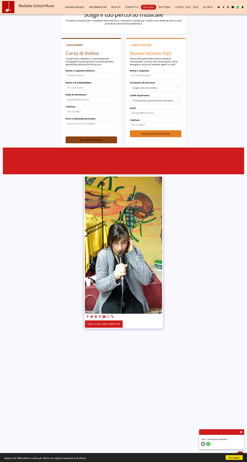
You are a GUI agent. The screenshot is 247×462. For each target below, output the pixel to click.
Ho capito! (234, 457)
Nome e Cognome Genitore (80, 70)
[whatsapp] (108, 316)
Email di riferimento (76, 94)
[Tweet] (91, 316)
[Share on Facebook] (87, 316)
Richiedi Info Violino (91, 139)
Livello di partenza (139, 95)
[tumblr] (99, 316)
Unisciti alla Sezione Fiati (156, 133)
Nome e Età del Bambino (78, 82)
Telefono (70, 106)
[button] (223, 7)
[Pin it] (95, 316)
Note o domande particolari (80, 118)
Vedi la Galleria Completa (104, 324)
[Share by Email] (104, 316)
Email (133, 108)
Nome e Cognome (139, 70)
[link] (112, 316)
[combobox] (155, 87)
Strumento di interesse (142, 82)
